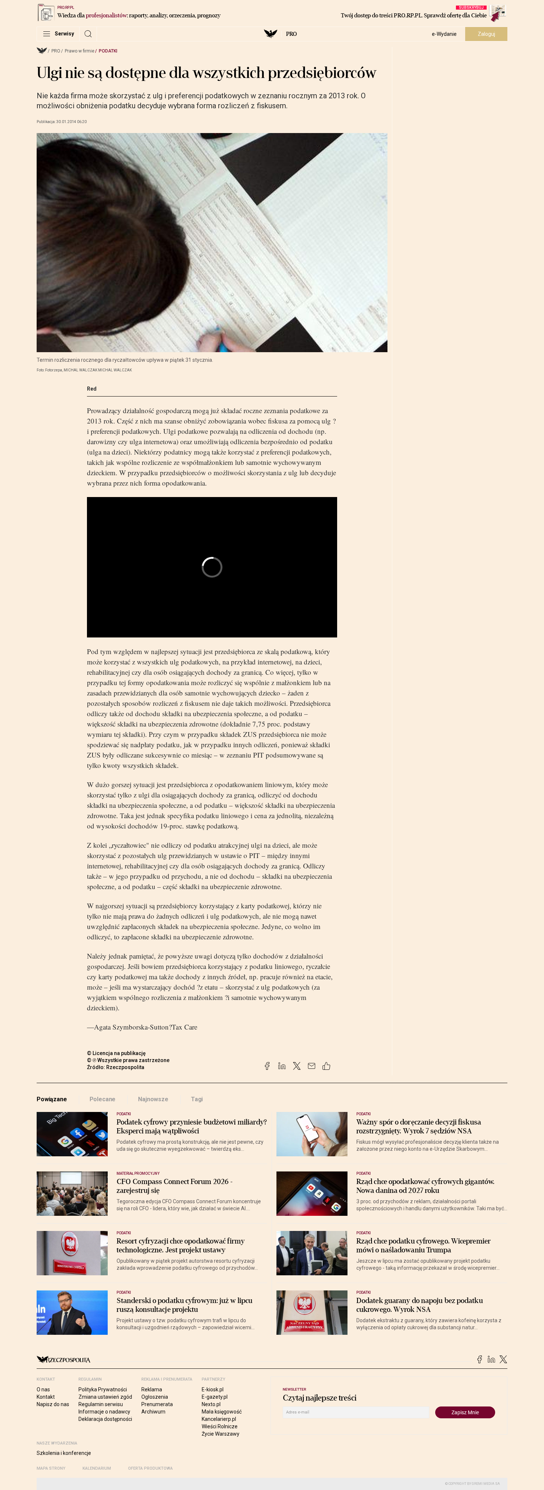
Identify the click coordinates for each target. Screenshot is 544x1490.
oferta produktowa (150, 1468)
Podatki (108, 51)
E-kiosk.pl (213, 1389)
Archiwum (153, 1412)
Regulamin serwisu (100, 1404)
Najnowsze (153, 1099)
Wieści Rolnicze (220, 1426)
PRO (291, 34)
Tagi (197, 1099)
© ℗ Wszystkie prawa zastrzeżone (128, 1060)
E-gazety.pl (215, 1397)
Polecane (103, 1099)
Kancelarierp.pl (219, 1419)
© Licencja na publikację (116, 1053)
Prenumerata (157, 1404)
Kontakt (46, 1397)
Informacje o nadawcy (104, 1412)
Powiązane (52, 1099)
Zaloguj (486, 34)
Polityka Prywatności (102, 1389)
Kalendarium (97, 1468)
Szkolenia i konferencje (64, 1453)
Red (92, 389)
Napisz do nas (53, 1404)
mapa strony (51, 1468)
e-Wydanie (444, 34)
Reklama (151, 1389)
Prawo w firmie (79, 51)
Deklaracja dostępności (105, 1419)
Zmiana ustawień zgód (105, 1397)
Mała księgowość (222, 1412)
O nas (43, 1389)
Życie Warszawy (220, 1434)
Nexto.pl (211, 1404)
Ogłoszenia (154, 1397)
